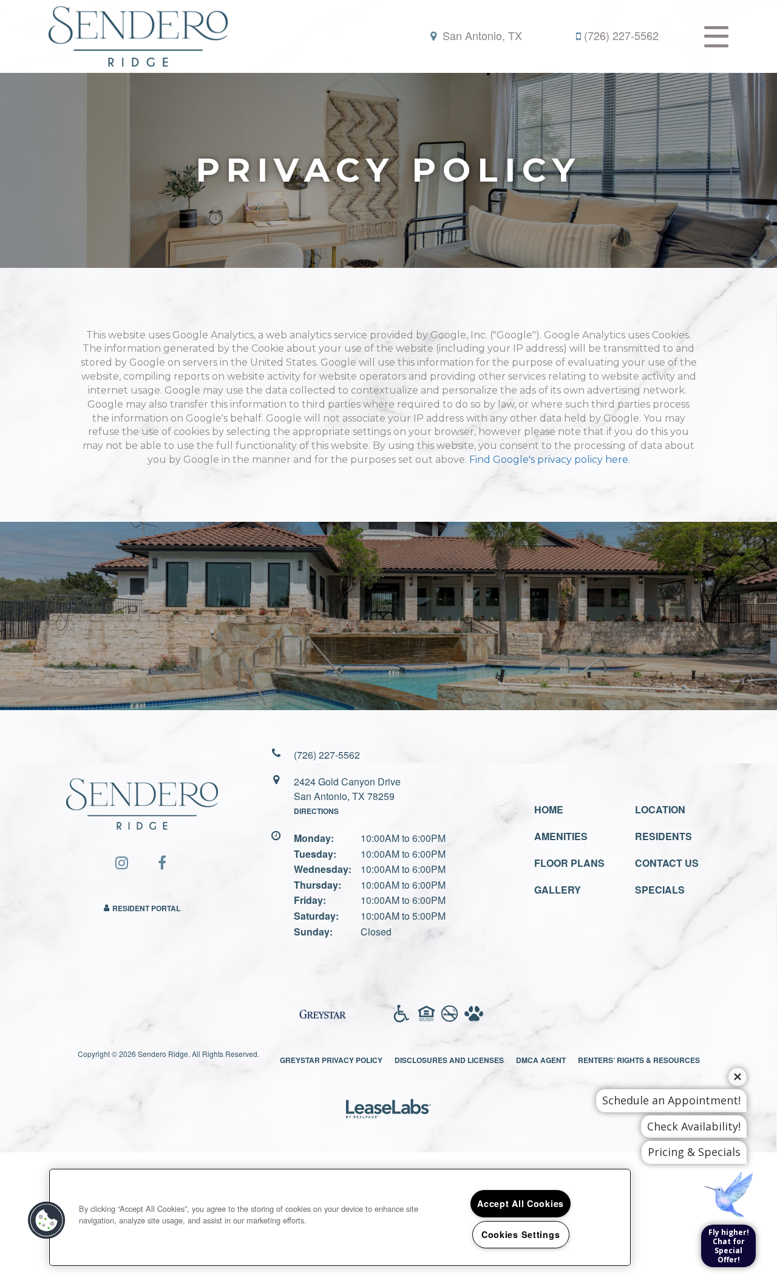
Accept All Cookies (520, 1203)
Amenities (561, 836)
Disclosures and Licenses (449, 1059)
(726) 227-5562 (621, 35)
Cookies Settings (520, 1234)
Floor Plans (569, 863)
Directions (316, 810)
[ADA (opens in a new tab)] (401, 1014)
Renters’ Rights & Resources (639, 1059)
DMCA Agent (541, 1059)
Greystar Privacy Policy (331, 1059)
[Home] (138, 35)
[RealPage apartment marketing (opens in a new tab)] (388, 1110)
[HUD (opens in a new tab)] (426, 1014)
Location (660, 809)
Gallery (557, 890)
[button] (122, 862)
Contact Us (667, 863)
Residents (663, 836)
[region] (340, 1217)
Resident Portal (146, 908)
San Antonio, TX (480, 35)
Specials (660, 890)
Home (548, 809)
